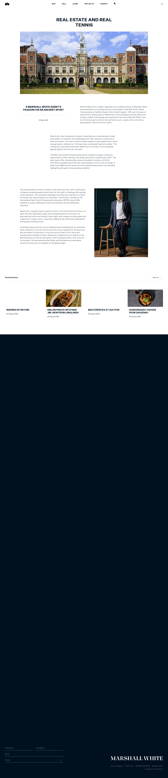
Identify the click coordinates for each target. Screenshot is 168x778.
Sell (64, 4)
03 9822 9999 (10, 766)
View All (155, 277)
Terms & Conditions (116, 766)
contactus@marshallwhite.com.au (17, 769)
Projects (89, 4)
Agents (104, 4)
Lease (75, 4)
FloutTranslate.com (158, 769)
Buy (54, 4)
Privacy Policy (129, 766)
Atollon (161, 766)
